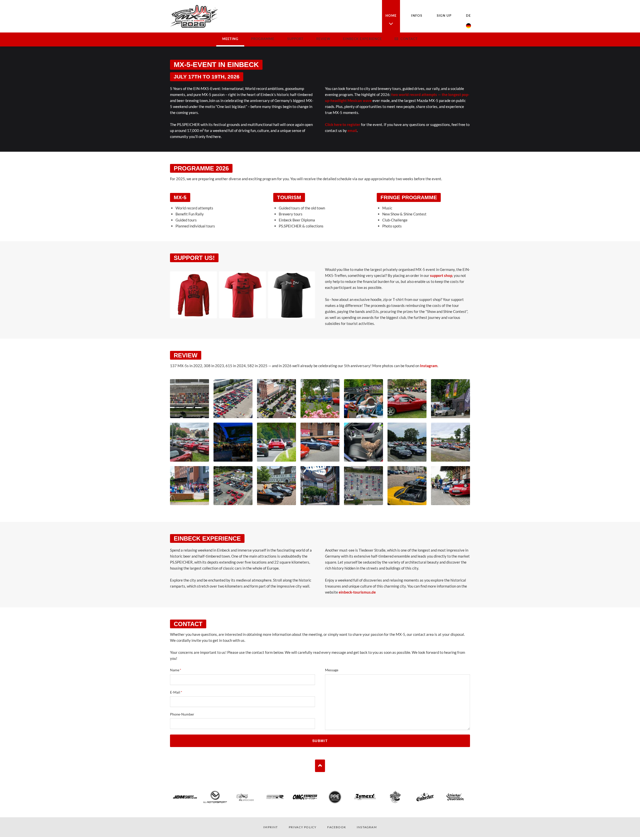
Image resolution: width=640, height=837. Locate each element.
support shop (441, 275)
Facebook (336, 827)
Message (331, 670)
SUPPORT (295, 39)
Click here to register (342, 124)
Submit (320, 741)
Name (178, 670)
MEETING (230, 39)
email (352, 130)
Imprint (270, 827)
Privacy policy (303, 827)
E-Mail (178, 692)
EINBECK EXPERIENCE (362, 39)
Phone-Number (182, 714)
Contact (409, 39)
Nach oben (320, 766)
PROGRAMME (262, 39)
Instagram (429, 365)
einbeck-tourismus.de (357, 592)
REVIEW (323, 39)
